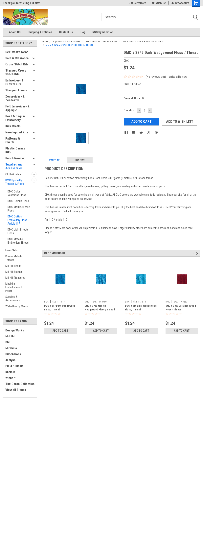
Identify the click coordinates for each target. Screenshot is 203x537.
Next (197, 253)
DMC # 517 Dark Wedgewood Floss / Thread (59, 307)
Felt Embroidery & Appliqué (17, 108)
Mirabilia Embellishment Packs (13, 287)
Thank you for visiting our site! (21, 3)
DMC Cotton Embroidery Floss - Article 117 (18, 220)
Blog (82, 32)
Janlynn (10, 360)
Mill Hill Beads (13, 266)
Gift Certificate (137, 3)
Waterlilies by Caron (16, 306)
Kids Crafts (13, 126)
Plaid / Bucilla (14, 366)
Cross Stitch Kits (17, 64)
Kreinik (10, 372)
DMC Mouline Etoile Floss (19, 208)
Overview (54, 159)
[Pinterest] (156, 132)
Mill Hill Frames (14, 272)
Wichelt (10, 378)
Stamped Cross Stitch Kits (15, 72)
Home (45, 41)
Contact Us (66, 32)
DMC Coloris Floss (18, 201)
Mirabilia (11, 348)
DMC (8, 342)
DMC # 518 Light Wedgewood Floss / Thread (141, 307)
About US (15, 32)
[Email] (133, 132)
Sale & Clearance (17, 58)
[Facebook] (126, 132)
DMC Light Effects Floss (18, 231)
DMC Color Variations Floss (17, 193)
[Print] (141, 132)
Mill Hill (10, 336)
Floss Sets (11, 250)
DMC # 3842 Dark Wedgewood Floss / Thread (69, 45)
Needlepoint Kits (16, 132)
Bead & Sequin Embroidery (15, 118)
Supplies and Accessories (14, 166)
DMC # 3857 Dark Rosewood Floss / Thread (181, 307)
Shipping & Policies (40, 32)
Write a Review (178, 76)
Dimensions (13, 354)
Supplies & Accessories (12, 298)
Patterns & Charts (12, 140)
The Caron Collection (19, 384)
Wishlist (161, 3)
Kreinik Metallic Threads (14, 258)
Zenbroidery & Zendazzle (15, 98)
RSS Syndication (102, 32)
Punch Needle (14, 158)
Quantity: (129, 110)
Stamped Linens (16, 90)
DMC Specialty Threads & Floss (14, 182)
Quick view (60, 295)
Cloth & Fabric (13, 174)
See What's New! (16, 52)
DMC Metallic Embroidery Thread (18, 240)
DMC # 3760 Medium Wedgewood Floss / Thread (100, 307)
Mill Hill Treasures (15, 278)
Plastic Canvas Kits (15, 150)
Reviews (80, 159)
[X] (148, 132)
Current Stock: (134, 98)
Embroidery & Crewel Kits (14, 82)
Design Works (14, 330)
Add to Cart (60, 330)
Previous (194, 253)
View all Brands (15, 390)
